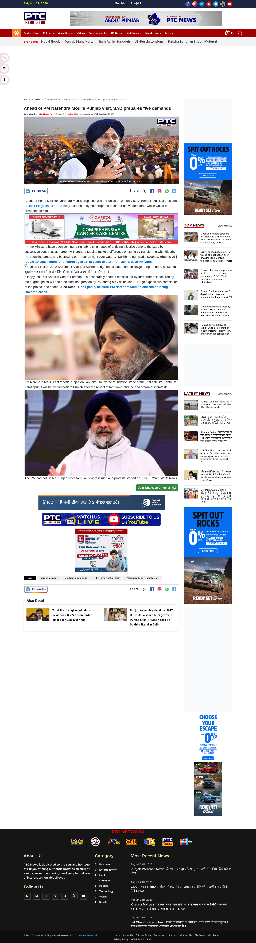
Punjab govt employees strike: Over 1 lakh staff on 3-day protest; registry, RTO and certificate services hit (215, 329)
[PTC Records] (95, 841)
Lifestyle (104, 880)
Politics (47, 33)
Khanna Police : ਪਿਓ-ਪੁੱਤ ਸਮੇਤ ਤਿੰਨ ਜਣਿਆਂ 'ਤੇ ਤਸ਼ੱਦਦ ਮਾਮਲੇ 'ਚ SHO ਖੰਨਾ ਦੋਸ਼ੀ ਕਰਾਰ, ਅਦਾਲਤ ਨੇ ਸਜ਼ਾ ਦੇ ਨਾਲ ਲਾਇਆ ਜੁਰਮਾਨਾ (216, 436)
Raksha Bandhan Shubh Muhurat (192, 41)
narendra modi (48, 577)
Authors (173, 935)
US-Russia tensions (149, 41)
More (168, 33)
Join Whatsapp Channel (154, 487)
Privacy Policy (121, 939)
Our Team (213, 935)
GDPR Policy (137, 939)
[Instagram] (159, 191)
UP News (116, 33)
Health (103, 875)
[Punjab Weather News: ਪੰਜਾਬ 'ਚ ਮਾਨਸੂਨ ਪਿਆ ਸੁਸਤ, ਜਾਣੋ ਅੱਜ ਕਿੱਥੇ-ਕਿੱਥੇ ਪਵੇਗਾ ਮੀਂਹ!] (191, 404)
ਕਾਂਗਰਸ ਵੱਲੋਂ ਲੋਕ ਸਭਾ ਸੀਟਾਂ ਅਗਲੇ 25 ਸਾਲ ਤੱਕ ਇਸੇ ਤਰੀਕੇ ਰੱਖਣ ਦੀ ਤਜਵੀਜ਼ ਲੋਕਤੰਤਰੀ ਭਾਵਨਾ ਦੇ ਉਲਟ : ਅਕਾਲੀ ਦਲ (215, 476)
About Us (128, 935)
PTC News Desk (46, 114)
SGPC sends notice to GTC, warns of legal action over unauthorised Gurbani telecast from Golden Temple (216, 256)
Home (27, 99)
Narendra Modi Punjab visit (142, 577)
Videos (81, 33)
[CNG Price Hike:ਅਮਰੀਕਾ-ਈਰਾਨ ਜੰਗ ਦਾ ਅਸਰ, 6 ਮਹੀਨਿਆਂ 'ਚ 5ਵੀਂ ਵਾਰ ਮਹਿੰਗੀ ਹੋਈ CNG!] (191, 420)
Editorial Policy (143, 935)
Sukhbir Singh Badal (39, 206)
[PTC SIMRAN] (168, 841)
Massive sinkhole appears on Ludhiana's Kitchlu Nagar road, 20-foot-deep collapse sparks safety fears (215, 238)
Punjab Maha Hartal (79, 41)
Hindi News (132, 33)
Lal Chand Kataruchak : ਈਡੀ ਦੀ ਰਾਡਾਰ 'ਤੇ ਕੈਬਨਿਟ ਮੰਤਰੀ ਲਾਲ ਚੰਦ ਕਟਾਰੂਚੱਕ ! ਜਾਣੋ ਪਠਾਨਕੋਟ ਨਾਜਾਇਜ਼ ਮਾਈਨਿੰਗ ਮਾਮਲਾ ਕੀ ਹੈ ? (216, 456)
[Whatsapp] (167, 191)
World (103, 896)
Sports (103, 902)
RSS (149, 939)
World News (152, 33)
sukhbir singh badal (76, 577)
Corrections (160, 935)
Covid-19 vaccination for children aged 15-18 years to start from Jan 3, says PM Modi (88, 261)
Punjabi (136, 3)
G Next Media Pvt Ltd (86, 935)
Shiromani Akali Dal (107, 577)
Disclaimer (200, 935)
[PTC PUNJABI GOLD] (131, 841)
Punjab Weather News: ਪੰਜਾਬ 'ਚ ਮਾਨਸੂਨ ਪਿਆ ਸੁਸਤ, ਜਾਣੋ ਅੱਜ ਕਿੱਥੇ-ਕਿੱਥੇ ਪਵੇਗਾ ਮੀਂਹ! (216, 404)
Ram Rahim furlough (114, 41)
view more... (225, 226)
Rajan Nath (73, 114)
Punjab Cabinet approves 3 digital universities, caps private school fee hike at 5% (216, 294)
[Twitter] (144, 191)
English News (31, 33)
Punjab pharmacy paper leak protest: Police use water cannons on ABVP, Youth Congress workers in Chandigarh (216, 276)
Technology (106, 891)
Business (104, 864)
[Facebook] (152, 191)
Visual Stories (65, 33)
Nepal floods (50, 41)
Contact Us (186, 935)
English (120, 3)
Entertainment (97, 33)
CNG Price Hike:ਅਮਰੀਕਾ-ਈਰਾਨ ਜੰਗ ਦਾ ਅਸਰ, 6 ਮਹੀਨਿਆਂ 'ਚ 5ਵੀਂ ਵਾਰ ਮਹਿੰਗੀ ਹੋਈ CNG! (216, 419)
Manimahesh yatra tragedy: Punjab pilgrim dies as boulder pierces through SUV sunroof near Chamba (215, 311)
